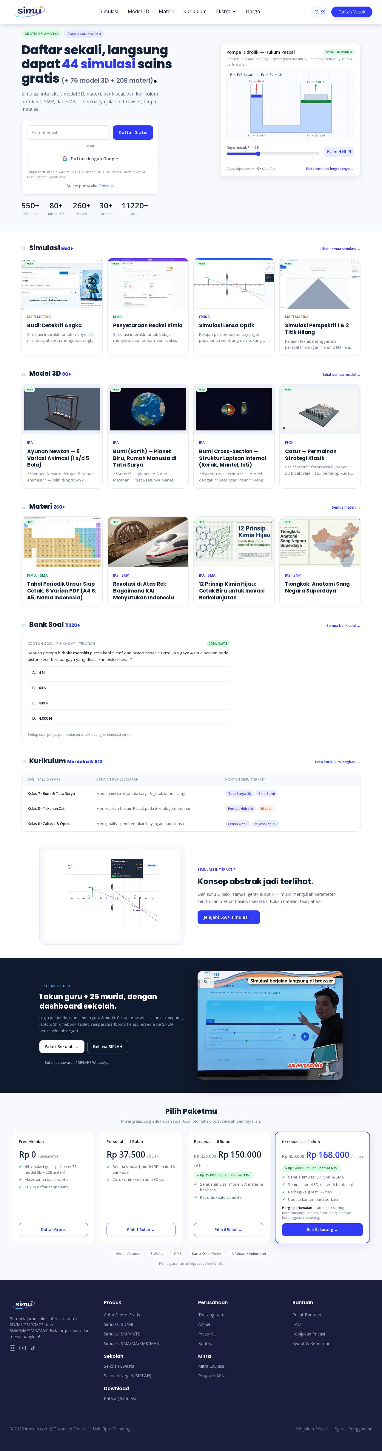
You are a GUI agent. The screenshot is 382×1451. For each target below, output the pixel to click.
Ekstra (223, 11)
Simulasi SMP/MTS (122, 1334)
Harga (253, 11)
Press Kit (206, 1334)
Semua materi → (346, 507)
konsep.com (37, 1429)
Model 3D (138, 11)
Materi (166, 11)
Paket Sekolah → (62, 1046)
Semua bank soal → (343, 625)
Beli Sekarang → (322, 1229)
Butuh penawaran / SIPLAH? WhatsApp (77, 1062)
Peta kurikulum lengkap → (338, 761)
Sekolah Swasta (119, 1366)
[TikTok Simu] (33, 1348)
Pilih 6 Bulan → (228, 1229)
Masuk (108, 185)
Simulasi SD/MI (118, 1324)
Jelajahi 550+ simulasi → (229, 917)
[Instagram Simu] (13, 1348)
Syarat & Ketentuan (311, 1343)
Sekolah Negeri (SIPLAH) (127, 1375)
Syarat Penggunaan (353, 1429)
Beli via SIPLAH (107, 1046)
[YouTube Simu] (22, 1348)
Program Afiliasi (213, 1375)
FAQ (296, 1324)
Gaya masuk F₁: (243, 147)
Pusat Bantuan (306, 1315)
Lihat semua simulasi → (341, 248)
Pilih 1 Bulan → (141, 1229)
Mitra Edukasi (211, 1366)
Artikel (204, 1324)
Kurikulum (195, 11)
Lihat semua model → (342, 374)
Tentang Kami (211, 1315)
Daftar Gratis (133, 132)
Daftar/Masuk (351, 12)
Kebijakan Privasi (308, 1334)
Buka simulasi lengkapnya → (330, 168)
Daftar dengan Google (94, 158)
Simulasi (109, 11)
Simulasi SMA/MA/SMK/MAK (131, 1343)
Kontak (205, 1343)
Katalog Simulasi (120, 1398)
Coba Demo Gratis (122, 1315)
